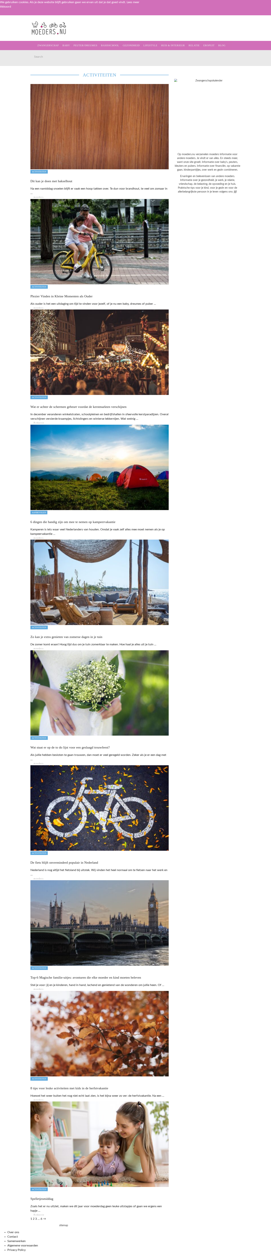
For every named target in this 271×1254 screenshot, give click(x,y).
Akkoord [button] (5, 6)
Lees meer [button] (133, 2)
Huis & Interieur (19, 78)
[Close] (5, 14)
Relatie (12, 86)
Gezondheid (15, 63)
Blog (9, 101)
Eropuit (12, 93)
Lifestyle (13, 71)
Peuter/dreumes (85, 45)
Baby (66, 45)
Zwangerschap (17, 33)
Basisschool (15, 56)
